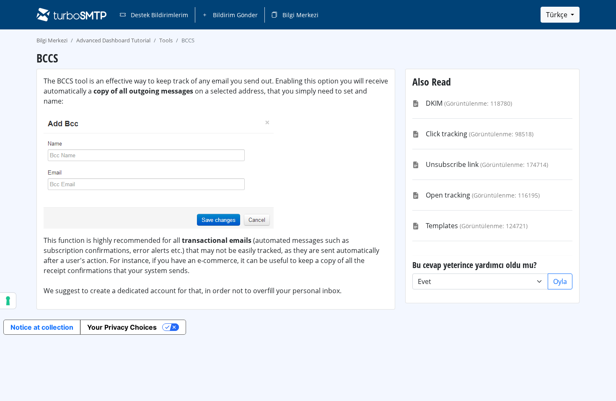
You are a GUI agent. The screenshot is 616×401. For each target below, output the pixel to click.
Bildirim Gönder (234, 15)
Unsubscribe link (452, 164)
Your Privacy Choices (122, 327)
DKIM (434, 103)
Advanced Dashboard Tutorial (113, 40)
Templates (442, 225)
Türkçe (557, 14)
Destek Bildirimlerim (158, 15)
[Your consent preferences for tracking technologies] (8, 301)
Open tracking (448, 195)
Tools (166, 40)
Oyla (560, 281)
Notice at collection (41, 327)
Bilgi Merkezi (299, 15)
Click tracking (446, 133)
